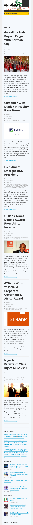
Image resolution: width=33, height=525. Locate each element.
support (6, 187)
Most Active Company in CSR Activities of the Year (16, 378)
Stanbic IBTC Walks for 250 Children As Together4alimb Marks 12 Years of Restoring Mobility (19, 466)
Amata (11, 184)
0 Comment (8, 51)
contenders (18, 184)
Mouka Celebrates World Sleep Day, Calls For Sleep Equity (15, 437)
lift (17, 53)
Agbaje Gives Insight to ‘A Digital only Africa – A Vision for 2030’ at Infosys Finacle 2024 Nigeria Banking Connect (15, 455)
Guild (5, 186)
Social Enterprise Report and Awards (15, 380)
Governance (7, 309)
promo (22, 120)
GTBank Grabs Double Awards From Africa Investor (14, 221)
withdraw (22, 187)
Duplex (12, 120)
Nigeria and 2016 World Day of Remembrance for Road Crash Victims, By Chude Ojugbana (18, 506)
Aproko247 (15, 522)
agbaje (10, 308)
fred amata (25, 185)
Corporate (25, 308)
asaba (14, 184)
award (13, 308)
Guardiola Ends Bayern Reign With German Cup (14, 38)
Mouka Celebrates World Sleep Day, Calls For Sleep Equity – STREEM (15, 435)
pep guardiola (22, 53)
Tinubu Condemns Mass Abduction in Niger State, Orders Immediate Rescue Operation (19, 488)
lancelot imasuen (19, 186)
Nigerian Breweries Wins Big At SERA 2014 (15, 364)
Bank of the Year (9, 237)
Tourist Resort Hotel (12, 187)
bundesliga (8, 53)
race (25, 186)
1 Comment (8, 118)
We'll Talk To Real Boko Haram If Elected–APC (18, 499)
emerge (20, 185)
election (16, 185)
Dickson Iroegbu (10, 185)
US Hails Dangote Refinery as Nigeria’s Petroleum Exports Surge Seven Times (19, 474)
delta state (24, 184)
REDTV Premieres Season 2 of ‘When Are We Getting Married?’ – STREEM (15, 442)
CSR (21, 377)
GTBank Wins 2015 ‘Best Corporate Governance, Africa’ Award (13, 290)
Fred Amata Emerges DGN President (13, 170)
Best (17, 308)
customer (8, 120)
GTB (15, 237)
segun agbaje (16, 238)
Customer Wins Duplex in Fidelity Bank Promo (16, 106)
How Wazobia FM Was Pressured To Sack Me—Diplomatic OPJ (19, 513)
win (27, 53)
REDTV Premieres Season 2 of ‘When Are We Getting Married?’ (15, 444)
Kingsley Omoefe (11, 186)
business (20, 308)
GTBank (18, 237)
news (15, 309)
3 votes (7, 184)
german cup (14, 53)
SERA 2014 (11, 379)
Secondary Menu (12, 13)
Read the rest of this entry (10, 96)
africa (7, 308)
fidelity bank (17, 120)
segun (18, 309)
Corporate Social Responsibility (13, 377)
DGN (5, 185)
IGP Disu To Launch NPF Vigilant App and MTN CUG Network (16, 481)
